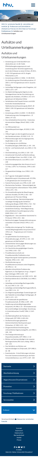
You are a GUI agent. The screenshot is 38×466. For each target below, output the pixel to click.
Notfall (19, 437)
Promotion (7, 386)
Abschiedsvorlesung (11, 373)
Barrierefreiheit (19, 435)
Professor (6, 410)
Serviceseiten (8, 400)
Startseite (7, 366)
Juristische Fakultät (14, 24)
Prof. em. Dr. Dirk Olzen (18, 29)
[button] (36, 14)
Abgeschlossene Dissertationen (15, 380)
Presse (19, 440)
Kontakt (19, 428)
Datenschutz (19, 433)
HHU (3, 24)
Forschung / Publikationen (13, 393)
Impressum (19, 430)
